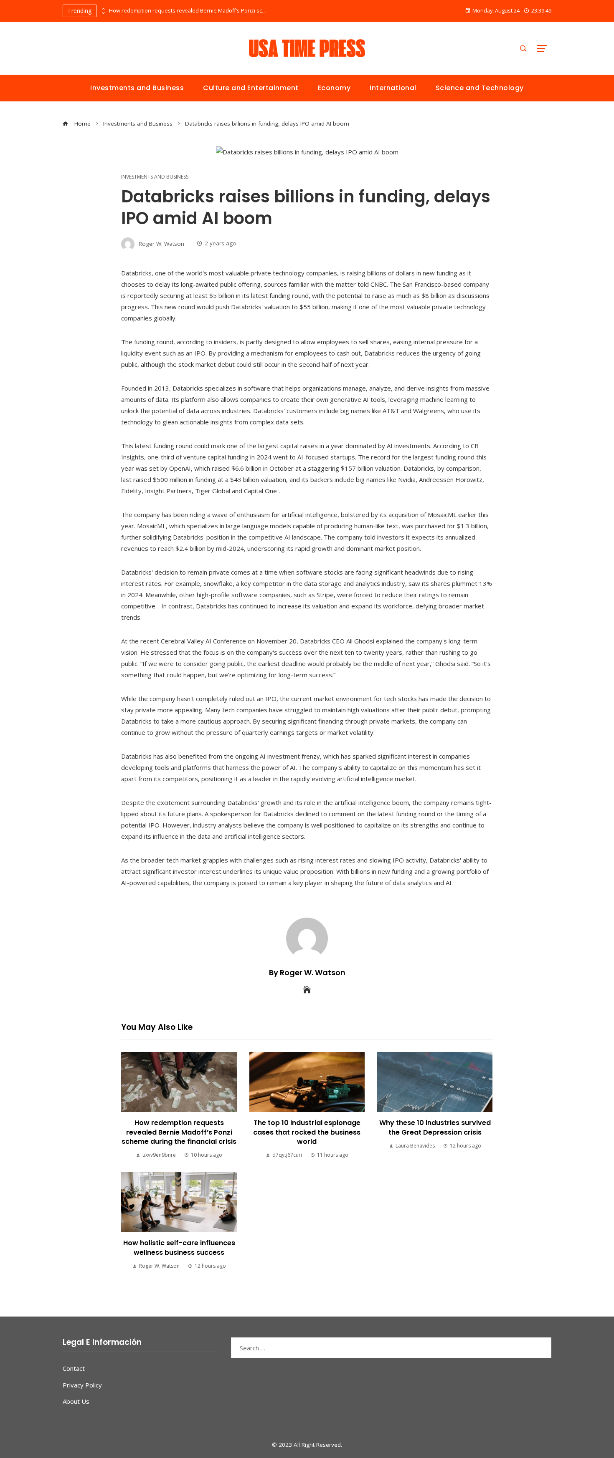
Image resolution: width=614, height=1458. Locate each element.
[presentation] (103, 9)
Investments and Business (154, 176)
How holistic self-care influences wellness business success (179, 1247)
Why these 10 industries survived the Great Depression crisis (435, 1127)
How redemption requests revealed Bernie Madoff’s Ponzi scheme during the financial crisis (188, 11)
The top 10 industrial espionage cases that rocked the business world (306, 1132)
